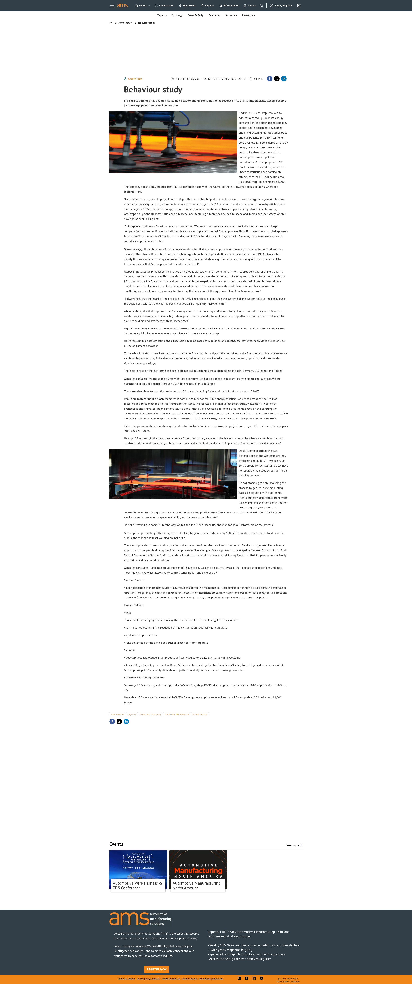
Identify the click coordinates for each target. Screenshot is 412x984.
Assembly (231, 15)
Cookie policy (143, 978)
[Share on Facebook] (270, 79)
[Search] (261, 5)
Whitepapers (231, 5)
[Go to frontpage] (122, 5)
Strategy (177, 15)
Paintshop (214, 15)
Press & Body (195, 15)
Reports (209, 5)
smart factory (200, 714)
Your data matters (126, 978)
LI (240, 978)
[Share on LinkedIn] (284, 79)
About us (156, 978)
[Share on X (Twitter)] (277, 79)
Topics (160, 15)
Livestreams (166, 5)
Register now (157, 969)
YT (255, 978)
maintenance (117, 714)
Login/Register (283, 5)
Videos (252, 5)
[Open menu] (112, 5)
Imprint (165, 978)
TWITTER (262, 978)
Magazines (189, 5)
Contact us (175, 978)
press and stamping (150, 714)
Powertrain (248, 15)
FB (247, 978)
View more (292, 845)
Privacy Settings (189, 978)
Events (143, 5)
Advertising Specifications (211, 978)
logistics (131, 714)
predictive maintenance (177, 714)
